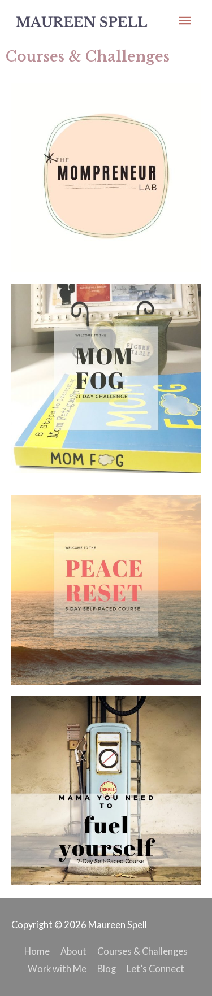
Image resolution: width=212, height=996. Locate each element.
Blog (106, 968)
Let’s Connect (155, 968)
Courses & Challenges (142, 951)
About (73, 951)
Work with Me (57, 968)
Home (37, 951)
